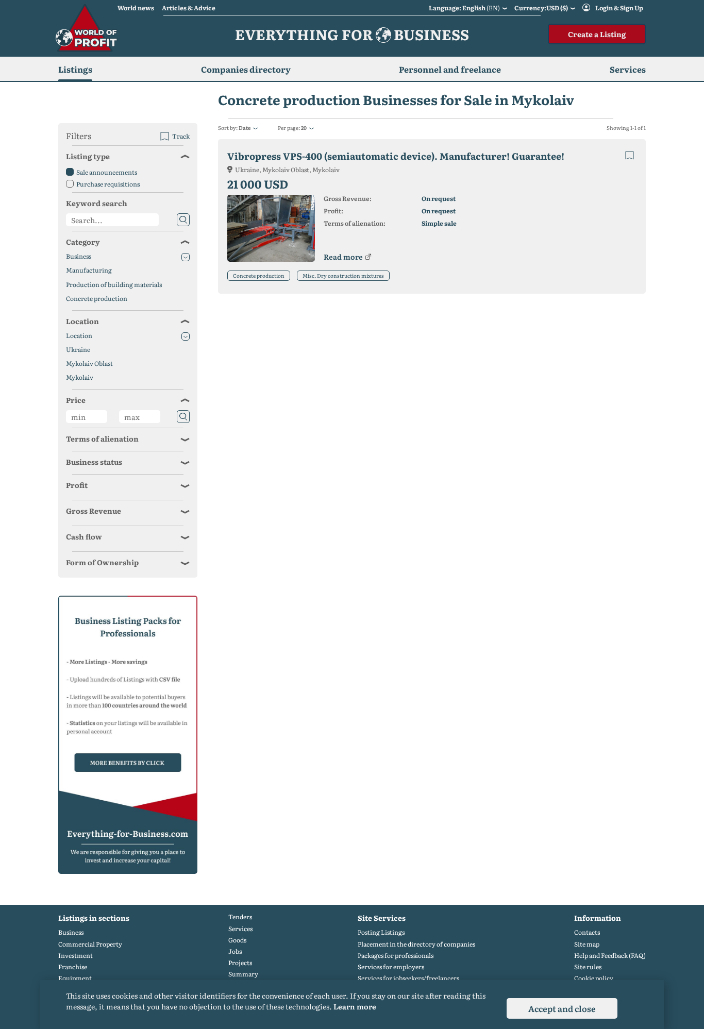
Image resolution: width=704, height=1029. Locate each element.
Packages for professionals (395, 955)
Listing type (88, 156)
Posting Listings (381, 932)
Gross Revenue (93, 510)
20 (304, 127)
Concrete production (258, 275)
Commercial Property (90, 944)
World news (136, 7)
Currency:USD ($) (541, 7)
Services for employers (391, 967)
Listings (75, 69)
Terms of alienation (102, 438)
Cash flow (84, 536)
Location (82, 321)
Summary (243, 974)
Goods (237, 940)
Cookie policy (593, 978)
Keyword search (96, 203)
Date (244, 127)
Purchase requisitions (108, 184)
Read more (343, 256)
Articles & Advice (188, 7)
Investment (75, 955)
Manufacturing (89, 270)
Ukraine (78, 349)
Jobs (235, 951)
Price (76, 400)
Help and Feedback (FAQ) (610, 955)
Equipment (75, 978)
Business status (94, 462)
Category (83, 242)
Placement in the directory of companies (416, 944)
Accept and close (562, 1008)
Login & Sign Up (619, 7)
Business (78, 256)
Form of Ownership (102, 562)
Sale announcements (106, 172)
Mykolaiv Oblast (89, 363)
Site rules (587, 967)
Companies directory (246, 69)
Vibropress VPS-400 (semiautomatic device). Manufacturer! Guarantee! (395, 155)
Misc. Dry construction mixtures (343, 275)
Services (240, 928)
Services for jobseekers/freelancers (408, 978)
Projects (240, 962)
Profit (77, 485)
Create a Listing (597, 34)
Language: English (464, 7)
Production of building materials (114, 284)
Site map (586, 944)
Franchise (72, 967)
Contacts (587, 932)
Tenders (240, 917)
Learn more (354, 1006)
